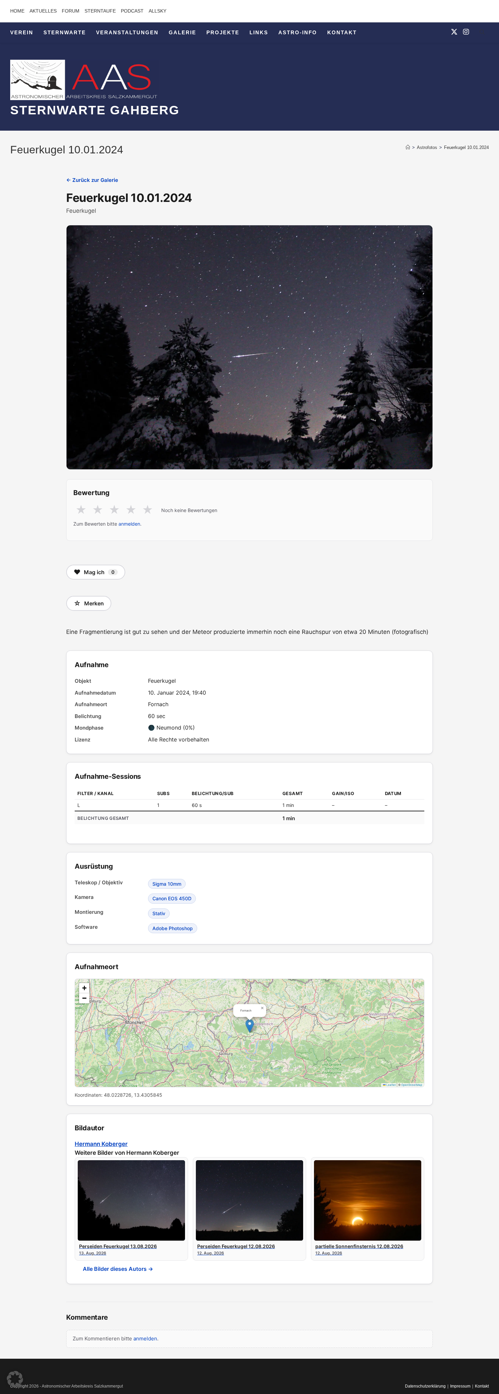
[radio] (81, 510)
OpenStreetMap (411, 1085)
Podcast (132, 11)
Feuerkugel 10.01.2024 (466, 147)
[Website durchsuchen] (482, 33)
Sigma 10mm (166, 884)
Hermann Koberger (101, 1144)
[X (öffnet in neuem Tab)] (454, 32)
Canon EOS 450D (171, 898)
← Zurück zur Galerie (92, 180)
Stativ (158, 913)
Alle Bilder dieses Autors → (118, 1268)
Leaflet (391, 1085)
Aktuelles (43, 11)
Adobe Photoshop (172, 928)
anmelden (129, 524)
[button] (249, 1026)
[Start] (408, 147)
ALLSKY (157, 11)
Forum (70, 11)
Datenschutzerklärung (425, 1386)
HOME (17, 11)
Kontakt (482, 1386)
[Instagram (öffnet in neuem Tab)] (466, 32)
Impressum (460, 1386)
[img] (249, 1033)
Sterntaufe (100, 11)
